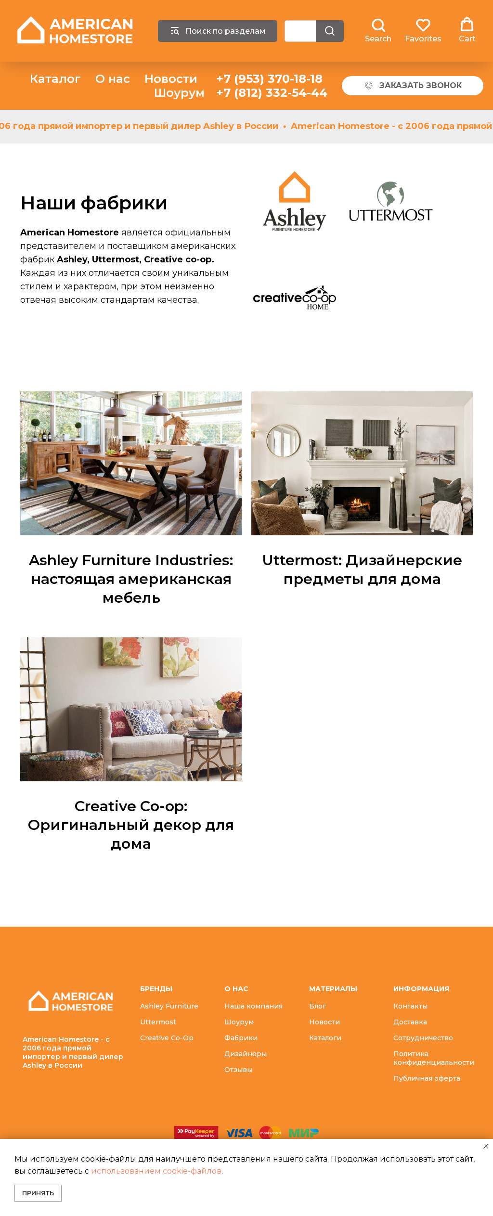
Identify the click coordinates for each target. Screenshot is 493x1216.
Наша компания (253, 1006)
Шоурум (179, 93)
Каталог (55, 79)
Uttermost (158, 1022)
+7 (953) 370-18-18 (270, 79)
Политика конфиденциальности (433, 1058)
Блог (317, 1006)
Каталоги (325, 1038)
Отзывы (238, 1069)
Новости (170, 79)
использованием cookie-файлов (156, 1171)
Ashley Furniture (169, 1006)
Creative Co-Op (167, 1038)
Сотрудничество (423, 1038)
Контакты (410, 1006)
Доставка (410, 1022)
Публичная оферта (426, 1078)
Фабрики (241, 1038)
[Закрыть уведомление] (486, 1146)
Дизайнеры (245, 1053)
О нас (112, 79)
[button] (378, 30)
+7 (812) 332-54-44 (272, 93)
